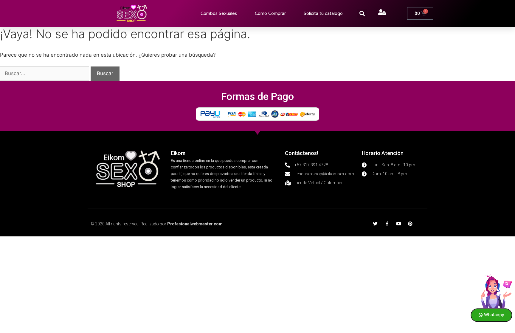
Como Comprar (270, 13)
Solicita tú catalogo (323, 13)
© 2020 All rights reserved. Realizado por (157, 224)
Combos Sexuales (219, 13)
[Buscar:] (45, 73)
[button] (362, 13)
